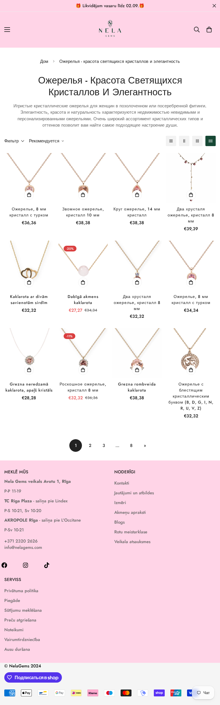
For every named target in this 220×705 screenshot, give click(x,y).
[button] (209, 29)
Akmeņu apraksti (130, 512)
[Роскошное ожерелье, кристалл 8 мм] (83, 352)
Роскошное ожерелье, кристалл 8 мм (83, 387)
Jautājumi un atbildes (134, 493)
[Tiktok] (47, 565)
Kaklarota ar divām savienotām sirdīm (29, 299)
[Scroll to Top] (208, 673)
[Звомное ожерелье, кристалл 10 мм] (83, 177)
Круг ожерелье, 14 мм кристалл (136, 212)
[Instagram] (25, 565)
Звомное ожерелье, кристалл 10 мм (83, 212)
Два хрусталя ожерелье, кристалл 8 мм (191, 215)
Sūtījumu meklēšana (23, 610)
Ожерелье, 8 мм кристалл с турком (28, 212)
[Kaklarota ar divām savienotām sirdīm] (29, 265)
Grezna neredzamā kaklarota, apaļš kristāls (29, 387)
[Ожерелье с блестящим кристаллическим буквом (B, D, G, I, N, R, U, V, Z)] (191, 352)
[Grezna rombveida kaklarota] (137, 352)
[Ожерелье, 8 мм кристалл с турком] (29, 177)
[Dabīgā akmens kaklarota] (83, 265)
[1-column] (171, 141)
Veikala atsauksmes (132, 542)
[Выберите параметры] (29, 195)
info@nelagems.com (23, 547)
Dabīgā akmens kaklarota (83, 299)
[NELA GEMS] (110, 30)
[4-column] (210, 141)
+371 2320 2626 (21, 541)
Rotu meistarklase (130, 532)
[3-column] (197, 141)
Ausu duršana (17, 649)
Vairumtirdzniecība (22, 639)
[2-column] (184, 141)
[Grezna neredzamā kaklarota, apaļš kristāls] (29, 352)
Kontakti (121, 483)
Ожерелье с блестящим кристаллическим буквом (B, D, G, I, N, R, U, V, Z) (190, 396)
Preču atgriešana (20, 620)
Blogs (119, 522)
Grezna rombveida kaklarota (137, 387)
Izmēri (120, 502)
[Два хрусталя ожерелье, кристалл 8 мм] (191, 177)
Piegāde (12, 600)
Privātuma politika (21, 591)
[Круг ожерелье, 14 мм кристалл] (137, 177)
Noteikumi (13, 630)
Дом (44, 61)
